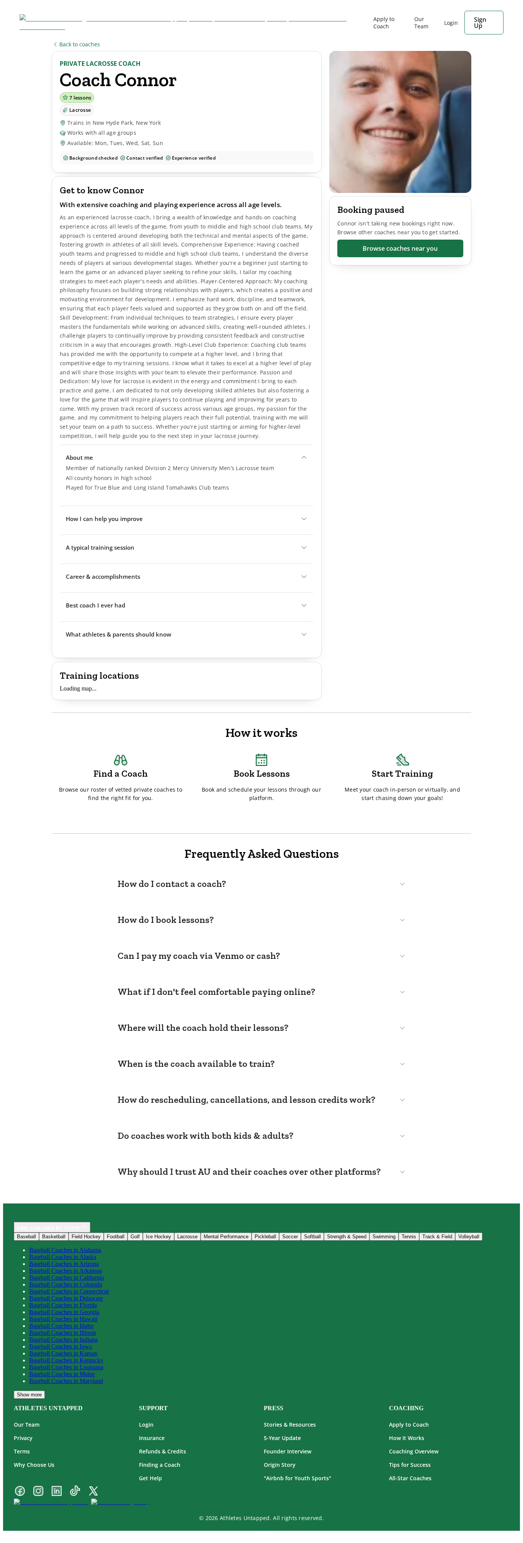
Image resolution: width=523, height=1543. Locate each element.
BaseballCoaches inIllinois (62, 1332)
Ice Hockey (158, 1236)
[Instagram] (38, 1492)
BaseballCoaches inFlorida (63, 1305)
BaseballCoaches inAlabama (65, 1250)
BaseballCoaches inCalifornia (66, 1277)
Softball (312, 1236)
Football (115, 1236)
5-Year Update (282, 1438)
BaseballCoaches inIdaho (61, 1326)
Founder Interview (287, 1451)
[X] (93, 1492)
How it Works (406, 1438)
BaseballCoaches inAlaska (62, 1257)
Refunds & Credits (162, 1451)
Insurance (152, 1438)
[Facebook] (20, 1492)
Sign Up (480, 22)
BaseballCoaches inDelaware (66, 1298)
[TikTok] (75, 1492)
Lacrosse (187, 1236)
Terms (22, 1451)
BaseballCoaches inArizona (64, 1264)
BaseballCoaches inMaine (62, 1374)
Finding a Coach (159, 1464)
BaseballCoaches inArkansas (65, 1270)
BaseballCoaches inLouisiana (66, 1367)
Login (146, 1424)
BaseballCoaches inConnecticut (69, 1291)
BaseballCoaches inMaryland (66, 1381)
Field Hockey (86, 1236)
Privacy (23, 1438)
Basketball (53, 1236)
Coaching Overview (413, 1451)
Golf (135, 1236)
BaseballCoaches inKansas (63, 1353)
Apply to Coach (383, 22)
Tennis (409, 1236)
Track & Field (437, 1236)
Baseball (26, 1236)
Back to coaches (79, 44)
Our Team (421, 22)
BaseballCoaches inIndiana (63, 1339)
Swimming (384, 1236)
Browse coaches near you (400, 248)
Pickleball (265, 1236)
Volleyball (468, 1236)
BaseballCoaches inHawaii (63, 1319)
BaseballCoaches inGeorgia (64, 1312)
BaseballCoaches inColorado (65, 1284)
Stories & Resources (290, 1424)
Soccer (290, 1236)
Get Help (150, 1478)
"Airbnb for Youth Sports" (297, 1478)
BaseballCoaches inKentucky (66, 1360)
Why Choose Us (34, 1464)
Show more (29, 1395)
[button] (186, 457)
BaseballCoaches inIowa (60, 1346)
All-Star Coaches (410, 1478)
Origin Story (280, 1464)
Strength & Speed (346, 1236)
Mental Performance (226, 1236)
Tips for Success (410, 1464)
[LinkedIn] (57, 1492)
